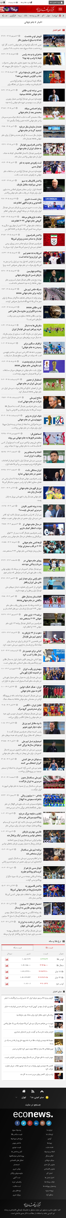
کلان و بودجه (34, 15)
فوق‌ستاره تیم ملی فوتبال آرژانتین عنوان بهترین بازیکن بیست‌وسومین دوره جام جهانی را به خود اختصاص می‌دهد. (23, 102)
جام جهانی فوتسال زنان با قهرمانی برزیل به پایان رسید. (23, 498)
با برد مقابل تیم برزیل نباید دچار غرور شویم (31, 725)
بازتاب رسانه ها (49, 1181)
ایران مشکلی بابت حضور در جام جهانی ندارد (29, 472)
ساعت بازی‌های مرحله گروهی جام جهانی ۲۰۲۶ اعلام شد (26, 219)
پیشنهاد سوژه (16, 1130)
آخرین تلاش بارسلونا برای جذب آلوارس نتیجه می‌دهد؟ (28, 74)
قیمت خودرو (16, 1147)
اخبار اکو (49, 1173)
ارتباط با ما (49, 1134)
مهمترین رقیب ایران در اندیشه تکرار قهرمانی (30, 671)
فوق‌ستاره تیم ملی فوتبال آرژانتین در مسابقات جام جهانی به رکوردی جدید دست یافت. (22, 173)
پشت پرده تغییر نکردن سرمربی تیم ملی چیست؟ (30, 508)
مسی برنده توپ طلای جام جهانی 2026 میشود (30, 92)
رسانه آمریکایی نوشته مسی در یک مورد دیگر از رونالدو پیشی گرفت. (23, 878)
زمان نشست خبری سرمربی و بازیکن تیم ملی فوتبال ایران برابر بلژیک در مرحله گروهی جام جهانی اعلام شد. (22, 211)
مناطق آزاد (49, 1194)
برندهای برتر (16, 1190)
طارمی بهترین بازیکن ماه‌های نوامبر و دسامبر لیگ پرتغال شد (24, 833)
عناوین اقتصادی (49, 1168)
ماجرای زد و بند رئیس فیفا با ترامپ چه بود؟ (31, 56)
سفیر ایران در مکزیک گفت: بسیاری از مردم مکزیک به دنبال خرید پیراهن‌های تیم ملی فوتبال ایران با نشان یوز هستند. (21, 337)
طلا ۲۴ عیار (59, 977)
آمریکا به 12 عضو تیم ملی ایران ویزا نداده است (30, 255)
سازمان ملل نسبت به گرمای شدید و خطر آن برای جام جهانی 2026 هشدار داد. (21, 137)
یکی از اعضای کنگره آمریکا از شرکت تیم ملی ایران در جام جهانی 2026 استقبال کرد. (21, 390)
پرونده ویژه (49, 1190)
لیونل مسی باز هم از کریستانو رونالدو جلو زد (31, 870)
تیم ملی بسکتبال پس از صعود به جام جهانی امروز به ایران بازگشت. (21, 787)
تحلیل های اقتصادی (16, 1160)
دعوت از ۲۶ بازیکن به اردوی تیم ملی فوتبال (31, 635)
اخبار (39, 22)
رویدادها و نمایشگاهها (16, 1156)
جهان (48, 15)
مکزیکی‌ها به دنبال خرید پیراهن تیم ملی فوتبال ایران (26, 327)
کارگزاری (13, 15)
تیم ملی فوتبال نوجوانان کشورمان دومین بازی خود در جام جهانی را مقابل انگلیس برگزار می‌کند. (22, 715)
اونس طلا (60, 959)
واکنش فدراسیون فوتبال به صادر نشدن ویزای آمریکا (26, 237)
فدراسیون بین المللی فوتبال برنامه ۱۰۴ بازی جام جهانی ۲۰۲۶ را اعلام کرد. (23, 625)
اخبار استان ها (49, 1177)
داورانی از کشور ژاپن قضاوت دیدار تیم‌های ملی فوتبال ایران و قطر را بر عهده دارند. (23, 588)
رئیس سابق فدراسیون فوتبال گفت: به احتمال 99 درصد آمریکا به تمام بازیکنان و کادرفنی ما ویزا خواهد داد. (23, 410)
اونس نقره (60, 984)
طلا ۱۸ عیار (59, 971)
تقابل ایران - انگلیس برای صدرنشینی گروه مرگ (29, 707)
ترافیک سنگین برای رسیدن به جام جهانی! (31, 345)
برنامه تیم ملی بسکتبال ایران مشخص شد (31, 851)
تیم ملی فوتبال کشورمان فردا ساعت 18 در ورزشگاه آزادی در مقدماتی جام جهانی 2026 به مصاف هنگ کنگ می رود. (22, 699)
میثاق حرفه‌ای (49, 1160)
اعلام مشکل (49, 1156)
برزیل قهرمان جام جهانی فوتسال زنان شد (30, 490)
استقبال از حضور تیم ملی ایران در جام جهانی (29, 381)
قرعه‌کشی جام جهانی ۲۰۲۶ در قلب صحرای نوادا (29, 544)
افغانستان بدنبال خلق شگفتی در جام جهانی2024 (29, 598)
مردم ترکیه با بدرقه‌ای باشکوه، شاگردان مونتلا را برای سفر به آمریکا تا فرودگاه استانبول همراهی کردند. (21, 299)
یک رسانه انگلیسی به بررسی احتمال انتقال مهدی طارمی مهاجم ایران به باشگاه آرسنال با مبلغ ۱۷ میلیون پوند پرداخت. (21, 916)
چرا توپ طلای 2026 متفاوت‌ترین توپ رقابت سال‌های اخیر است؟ (24, 317)
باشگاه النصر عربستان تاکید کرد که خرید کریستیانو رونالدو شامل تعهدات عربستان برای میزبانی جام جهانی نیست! (22, 825)
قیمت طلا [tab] (49, 947)
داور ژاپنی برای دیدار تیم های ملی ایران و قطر (30, 580)
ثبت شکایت (17, 1186)
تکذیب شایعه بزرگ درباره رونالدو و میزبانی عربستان (29, 815)
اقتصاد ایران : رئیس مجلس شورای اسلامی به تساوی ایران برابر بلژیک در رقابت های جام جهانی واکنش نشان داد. (22, 193)
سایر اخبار (57, 992)
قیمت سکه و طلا (16, 1134)
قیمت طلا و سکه (25, 2)
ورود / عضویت (56, 2)
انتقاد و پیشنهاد (49, 1151)
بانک (25, 15)
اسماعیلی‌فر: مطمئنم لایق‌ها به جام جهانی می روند (24, 436)
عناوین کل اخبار (49, 1164)
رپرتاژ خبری (17, 1194)
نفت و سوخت (12, 2)
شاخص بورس (16, 1143)
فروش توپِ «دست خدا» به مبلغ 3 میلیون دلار (29, 38)
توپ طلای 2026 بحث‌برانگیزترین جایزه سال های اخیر (24, 309)
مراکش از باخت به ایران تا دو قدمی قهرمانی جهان (29, 924)
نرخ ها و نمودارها (16, 1138)
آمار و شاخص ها (16, 1151)
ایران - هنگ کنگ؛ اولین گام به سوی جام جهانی (30, 689)
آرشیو (49, 1138)
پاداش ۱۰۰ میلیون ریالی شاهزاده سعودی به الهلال (30, 797)
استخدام (16, 1164)
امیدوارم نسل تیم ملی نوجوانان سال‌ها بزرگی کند (29, 743)
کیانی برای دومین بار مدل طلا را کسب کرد (32, 653)
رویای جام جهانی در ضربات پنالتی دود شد (31, 562)
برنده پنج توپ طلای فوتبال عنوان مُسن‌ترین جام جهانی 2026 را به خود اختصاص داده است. (23, 281)
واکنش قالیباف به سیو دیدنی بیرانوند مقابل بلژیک (29, 182)
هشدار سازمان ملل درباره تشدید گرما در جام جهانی (29, 128)
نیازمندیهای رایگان (16, 1173)
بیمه (20, 15)
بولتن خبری (16, 1168)
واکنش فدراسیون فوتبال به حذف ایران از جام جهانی (29, 146)
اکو (43, 15)
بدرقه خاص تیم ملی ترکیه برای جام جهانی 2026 (28, 291)
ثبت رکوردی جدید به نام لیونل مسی (30, 164)
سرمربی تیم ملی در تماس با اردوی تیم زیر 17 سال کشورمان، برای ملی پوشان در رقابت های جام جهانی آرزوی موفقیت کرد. (21, 753)
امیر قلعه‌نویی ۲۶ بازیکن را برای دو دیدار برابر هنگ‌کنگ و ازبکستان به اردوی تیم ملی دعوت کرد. (22, 643)
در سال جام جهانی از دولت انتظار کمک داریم (30, 526)
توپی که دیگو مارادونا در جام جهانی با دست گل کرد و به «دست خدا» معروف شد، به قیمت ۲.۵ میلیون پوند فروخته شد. (21, 48)
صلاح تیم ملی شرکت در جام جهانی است (29, 399)
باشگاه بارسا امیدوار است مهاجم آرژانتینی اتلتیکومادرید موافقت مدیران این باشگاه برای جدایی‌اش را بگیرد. (24, 84)
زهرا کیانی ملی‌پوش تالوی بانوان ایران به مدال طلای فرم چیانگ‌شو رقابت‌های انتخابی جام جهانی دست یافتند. (22, 663)
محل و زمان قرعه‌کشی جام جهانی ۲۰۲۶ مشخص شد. (21, 551)
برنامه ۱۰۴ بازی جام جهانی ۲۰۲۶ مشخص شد (30, 616)
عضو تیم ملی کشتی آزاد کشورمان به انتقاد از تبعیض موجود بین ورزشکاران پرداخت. (21, 769)
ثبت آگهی (16, 1177)
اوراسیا (54, 15)
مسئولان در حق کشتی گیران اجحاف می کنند (31, 761)
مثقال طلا (60, 965)
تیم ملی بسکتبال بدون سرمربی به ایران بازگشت (30, 779)
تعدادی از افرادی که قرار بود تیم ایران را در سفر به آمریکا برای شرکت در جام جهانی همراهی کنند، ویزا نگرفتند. (22, 265)
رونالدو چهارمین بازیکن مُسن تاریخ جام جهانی (28, 273)
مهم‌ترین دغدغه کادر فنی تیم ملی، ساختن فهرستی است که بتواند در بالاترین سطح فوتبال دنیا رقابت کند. (22, 355)
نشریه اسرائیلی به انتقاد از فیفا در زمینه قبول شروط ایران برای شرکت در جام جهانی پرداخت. (21, 426)
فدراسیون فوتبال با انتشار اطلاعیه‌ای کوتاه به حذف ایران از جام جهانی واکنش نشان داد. (22, 155)
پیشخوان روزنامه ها (49, 1186)
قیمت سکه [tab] (17, 947)
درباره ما (49, 1130)
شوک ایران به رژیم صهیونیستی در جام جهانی (29, 418)
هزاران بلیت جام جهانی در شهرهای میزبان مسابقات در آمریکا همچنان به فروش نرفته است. (22, 372)
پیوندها (49, 1143)
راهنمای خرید (16, 1181)
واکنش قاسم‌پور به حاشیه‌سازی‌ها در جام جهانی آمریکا (25, 888)
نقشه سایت (49, 1147)
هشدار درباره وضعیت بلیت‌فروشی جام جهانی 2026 (28, 363)
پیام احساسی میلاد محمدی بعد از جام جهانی (29, 110)
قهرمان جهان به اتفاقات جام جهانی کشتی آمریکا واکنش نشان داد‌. (23, 896)
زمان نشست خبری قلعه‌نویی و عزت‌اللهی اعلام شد (27, 201)
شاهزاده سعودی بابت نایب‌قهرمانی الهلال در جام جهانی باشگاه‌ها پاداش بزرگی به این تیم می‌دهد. (23, 805)
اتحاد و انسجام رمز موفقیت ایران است (32, 454)
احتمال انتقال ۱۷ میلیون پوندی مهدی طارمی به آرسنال (28, 906)
